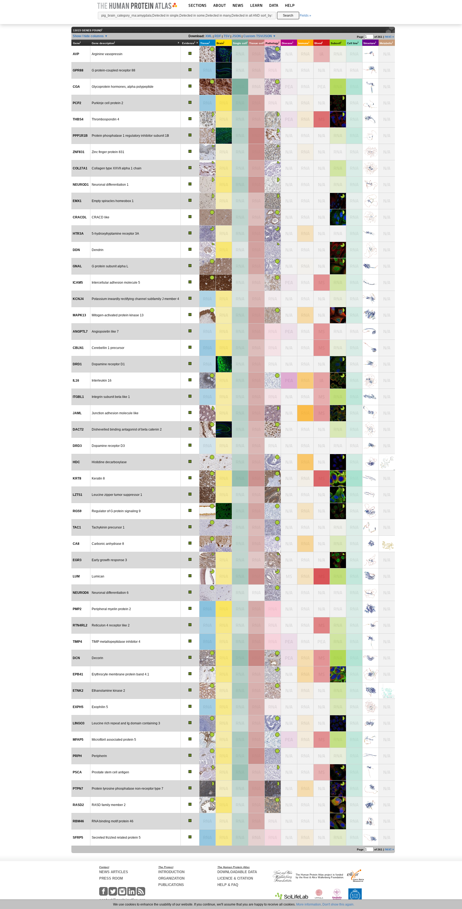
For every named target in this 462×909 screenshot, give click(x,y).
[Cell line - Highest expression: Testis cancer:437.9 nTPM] (354, 87)
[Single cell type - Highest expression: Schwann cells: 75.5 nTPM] (240, 332)
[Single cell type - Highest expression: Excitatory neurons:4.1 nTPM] (240, 299)
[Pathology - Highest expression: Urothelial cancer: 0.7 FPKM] (273, 364)
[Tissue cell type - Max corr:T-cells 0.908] (256, 152)
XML (208, 36)
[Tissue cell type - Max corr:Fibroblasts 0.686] (256, 217)
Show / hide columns (88, 36)
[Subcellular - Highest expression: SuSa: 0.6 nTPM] (338, 234)
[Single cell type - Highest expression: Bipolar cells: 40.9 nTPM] (240, 723)
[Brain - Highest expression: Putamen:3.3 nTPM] (224, 789)
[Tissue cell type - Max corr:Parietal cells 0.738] (256, 544)
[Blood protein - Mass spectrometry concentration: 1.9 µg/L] (322, 658)
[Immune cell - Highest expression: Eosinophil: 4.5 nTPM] (305, 119)
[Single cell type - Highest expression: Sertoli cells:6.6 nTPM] (240, 805)
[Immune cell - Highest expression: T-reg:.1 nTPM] (305, 152)
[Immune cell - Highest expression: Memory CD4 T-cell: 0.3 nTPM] (305, 446)
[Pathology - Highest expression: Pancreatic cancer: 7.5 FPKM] (273, 397)
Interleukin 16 (101, 380)
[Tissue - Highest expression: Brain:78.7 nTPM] (207, 609)
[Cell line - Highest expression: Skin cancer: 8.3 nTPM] (354, 544)
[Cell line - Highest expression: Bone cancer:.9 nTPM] (354, 364)
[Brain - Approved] (224, 70)
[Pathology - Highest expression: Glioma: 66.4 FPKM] (273, 642)
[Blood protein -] (322, 87)
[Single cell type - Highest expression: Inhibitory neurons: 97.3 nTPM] (240, 527)
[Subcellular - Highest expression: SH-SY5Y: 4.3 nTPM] (338, 185)
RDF (217, 36)
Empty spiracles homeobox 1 (113, 201)
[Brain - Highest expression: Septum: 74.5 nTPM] (224, 495)
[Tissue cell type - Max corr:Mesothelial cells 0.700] (256, 201)
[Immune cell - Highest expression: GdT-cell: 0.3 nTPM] (305, 495)
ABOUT (219, 5)
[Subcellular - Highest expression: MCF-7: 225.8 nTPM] (338, 740)
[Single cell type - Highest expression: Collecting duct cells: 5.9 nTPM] (240, 250)
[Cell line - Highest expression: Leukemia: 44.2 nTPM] (354, 462)
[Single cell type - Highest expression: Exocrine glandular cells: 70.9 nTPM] (240, 234)
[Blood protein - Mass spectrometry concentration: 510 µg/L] (322, 119)
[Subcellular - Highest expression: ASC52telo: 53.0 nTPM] (338, 642)
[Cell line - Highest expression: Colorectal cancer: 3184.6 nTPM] (354, 478)
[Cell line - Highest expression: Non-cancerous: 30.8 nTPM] (354, 119)
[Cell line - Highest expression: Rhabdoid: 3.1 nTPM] (354, 299)
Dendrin (97, 250)
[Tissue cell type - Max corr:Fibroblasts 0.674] (256, 70)
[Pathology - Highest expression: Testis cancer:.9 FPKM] (273, 821)
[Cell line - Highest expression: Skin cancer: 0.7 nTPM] (354, 332)
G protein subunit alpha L (110, 266)
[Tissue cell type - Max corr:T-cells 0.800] (256, 380)
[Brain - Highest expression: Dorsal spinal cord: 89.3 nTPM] (224, 119)
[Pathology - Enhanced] (273, 54)
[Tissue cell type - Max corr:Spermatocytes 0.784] (256, 821)
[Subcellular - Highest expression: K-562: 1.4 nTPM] (338, 527)
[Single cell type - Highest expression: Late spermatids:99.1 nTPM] (240, 348)
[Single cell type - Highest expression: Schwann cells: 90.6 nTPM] (240, 609)
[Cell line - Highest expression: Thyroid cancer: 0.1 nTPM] (354, 446)
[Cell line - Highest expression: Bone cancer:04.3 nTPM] (354, 674)
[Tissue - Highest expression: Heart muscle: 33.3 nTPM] (207, 299)
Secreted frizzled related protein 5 (116, 837)
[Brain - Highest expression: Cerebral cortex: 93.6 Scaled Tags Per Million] (224, 560)
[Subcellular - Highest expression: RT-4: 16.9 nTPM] (338, 707)
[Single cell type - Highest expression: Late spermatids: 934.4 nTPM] (240, 756)
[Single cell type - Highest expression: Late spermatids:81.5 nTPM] (240, 315)
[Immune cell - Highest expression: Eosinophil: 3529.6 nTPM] (305, 413)
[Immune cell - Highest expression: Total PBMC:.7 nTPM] (305, 103)
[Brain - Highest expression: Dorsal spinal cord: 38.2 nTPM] (224, 772)
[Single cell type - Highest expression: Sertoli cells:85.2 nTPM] (240, 119)
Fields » (305, 15)
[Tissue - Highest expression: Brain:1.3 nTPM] (207, 364)
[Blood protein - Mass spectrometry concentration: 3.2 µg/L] (322, 740)
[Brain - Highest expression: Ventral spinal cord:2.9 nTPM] (224, 821)
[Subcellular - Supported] (338, 201)
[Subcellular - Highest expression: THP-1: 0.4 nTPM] (338, 70)
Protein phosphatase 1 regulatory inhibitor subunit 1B (130, 136)
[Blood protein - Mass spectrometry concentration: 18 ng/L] (322, 772)
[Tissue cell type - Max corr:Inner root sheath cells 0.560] (256, 87)
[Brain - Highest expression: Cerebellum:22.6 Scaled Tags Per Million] (224, 380)
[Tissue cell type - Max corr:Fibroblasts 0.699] (256, 527)
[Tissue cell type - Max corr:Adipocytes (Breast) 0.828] (256, 642)
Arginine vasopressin (107, 54)
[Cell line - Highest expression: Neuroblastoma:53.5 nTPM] (354, 756)
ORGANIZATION (171, 878)
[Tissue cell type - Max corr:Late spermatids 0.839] (256, 103)
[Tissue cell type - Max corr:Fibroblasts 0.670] (256, 283)
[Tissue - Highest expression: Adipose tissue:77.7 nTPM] (207, 642)
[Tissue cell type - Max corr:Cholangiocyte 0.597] (256, 838)
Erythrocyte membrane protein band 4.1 (120, 674)
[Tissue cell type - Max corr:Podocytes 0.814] (256, 250)
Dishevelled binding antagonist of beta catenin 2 (127, 429)
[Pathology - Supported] (273, 234)
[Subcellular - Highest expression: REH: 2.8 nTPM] (338, 299)
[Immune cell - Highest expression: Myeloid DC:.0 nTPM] (305, 625)
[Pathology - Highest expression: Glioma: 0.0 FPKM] (273, 446)
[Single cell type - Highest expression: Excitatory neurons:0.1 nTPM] (240, 593)
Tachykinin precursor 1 (108, 527)
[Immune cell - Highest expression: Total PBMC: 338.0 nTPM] (305, 380)
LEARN (256, 5)
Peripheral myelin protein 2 (111, 609)
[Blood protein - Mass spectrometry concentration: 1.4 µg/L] (322, 413)
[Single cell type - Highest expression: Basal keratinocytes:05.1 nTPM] (240, 707)
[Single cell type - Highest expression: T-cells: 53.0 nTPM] (240, 152)
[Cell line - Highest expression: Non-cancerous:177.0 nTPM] (354, 658)
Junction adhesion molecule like (115, 413)
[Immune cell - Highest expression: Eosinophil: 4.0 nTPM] (305, 723)
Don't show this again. (338, 904)
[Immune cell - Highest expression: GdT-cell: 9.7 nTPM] (305, 511)
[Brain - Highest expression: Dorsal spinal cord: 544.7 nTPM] (224, 658)
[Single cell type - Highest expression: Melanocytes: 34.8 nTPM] (240, 495)
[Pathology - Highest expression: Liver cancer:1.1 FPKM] (273, 625)
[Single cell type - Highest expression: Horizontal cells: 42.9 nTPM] (240, 364)
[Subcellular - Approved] (338, 103)
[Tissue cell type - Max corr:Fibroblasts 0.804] (256, 511)
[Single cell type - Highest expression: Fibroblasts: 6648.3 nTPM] (240, 658)
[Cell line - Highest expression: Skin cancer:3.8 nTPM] (354, 560)
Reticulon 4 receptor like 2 (111, 625)
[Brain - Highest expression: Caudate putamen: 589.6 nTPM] (224, 805)
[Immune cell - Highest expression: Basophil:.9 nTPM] (305, 740)
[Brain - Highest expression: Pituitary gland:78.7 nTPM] (224, 478)
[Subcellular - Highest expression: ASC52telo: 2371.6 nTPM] (338, 658)
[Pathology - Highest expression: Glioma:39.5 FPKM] (273, 609)
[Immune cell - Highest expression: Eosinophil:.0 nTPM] (305, 136)
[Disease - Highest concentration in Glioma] (289, 332)
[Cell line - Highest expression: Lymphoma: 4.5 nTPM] (354, 511)
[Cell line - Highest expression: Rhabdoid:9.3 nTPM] (354, 283)
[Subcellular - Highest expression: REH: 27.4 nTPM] (338, 625)
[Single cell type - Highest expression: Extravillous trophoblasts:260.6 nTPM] (240, 740)
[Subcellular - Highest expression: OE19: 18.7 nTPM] (338, 429)
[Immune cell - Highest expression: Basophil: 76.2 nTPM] (305, 544)
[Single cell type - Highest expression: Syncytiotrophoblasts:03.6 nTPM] (240, 429)
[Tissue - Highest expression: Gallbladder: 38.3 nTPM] (207, 397)
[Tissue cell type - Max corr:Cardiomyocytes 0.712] (256, 299)
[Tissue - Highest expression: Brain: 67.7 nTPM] (207, 707)
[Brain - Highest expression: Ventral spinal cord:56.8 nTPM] (224, 756)
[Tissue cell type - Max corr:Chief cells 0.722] (256, 429)
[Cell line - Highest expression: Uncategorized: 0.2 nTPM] (354, 70)
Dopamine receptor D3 (108, 446)
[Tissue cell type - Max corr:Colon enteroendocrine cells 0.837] (256, 234)
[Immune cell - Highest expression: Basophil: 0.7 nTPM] (305, 87)
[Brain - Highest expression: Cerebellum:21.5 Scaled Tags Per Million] (224, 707)
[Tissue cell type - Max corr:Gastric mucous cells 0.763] (256, 707)
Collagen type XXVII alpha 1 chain (116, 168)
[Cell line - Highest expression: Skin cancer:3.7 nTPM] (354, 609)
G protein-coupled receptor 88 (113, 70)
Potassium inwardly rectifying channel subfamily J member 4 (135, 299)
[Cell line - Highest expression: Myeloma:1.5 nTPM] (354, 250)
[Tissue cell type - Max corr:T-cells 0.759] (256, 462)
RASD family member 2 (109, 805)
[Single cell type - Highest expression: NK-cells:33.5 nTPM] (240, 789)
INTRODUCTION (171, 872)
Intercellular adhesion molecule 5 (116, 282)
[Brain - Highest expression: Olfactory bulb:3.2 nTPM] (224, 234)
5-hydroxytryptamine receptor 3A (115, 233)
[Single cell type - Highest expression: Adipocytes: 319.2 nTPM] (240, 642)
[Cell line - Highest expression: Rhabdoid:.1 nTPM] (354, 152)
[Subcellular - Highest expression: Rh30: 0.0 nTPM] (338, 446)
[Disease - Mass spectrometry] (289, 576)
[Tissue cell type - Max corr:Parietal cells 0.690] (256, 772)
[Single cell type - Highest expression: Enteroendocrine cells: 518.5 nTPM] (240, 185)
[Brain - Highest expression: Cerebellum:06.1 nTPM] (224, 642)
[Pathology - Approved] (273, 119)
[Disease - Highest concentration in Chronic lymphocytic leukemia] (289, 380)
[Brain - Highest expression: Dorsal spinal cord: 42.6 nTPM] (224, 740)
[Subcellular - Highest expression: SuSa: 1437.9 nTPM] (338, 87)
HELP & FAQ (227, 885)
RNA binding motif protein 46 (112, 821)
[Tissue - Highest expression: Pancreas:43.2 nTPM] (207, 838)
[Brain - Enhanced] (224, 87)
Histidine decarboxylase (109, 462)
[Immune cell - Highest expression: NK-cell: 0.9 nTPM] (305, 707)
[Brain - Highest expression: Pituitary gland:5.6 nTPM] (224, 691)
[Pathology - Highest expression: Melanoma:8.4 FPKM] (273, 332)
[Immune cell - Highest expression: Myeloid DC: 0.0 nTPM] (305, 70)
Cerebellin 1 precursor (108, 348)
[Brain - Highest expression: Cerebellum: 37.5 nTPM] (224, 315)
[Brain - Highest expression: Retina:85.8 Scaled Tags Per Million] (224, 838)
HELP (290, 5)
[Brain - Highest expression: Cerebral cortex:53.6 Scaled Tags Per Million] (224, 625)
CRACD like (100, 217)
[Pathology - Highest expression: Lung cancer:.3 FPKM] (273, 707)
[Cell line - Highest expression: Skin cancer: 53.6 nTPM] (354, 495)
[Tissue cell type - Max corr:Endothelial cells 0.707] (256, 495)
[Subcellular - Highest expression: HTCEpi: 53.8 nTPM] (338, 691)
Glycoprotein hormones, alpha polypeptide (122, 87)
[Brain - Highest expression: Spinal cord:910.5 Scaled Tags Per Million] (224, 609)
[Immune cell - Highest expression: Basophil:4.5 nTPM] (305, 658)
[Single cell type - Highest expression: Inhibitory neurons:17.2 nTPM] (240, 266)
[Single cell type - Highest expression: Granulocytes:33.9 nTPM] (240, 462)
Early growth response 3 (109, 560)
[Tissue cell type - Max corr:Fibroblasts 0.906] (256, 576)
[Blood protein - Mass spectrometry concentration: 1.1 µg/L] (322, 332)
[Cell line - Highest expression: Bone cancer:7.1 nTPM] (354, 429)
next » (389, 37)
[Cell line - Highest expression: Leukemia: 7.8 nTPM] (354, 723)
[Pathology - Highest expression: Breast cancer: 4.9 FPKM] (273, 103)
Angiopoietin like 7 (105, 331)
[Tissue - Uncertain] (207, 152)
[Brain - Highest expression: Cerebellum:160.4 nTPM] (224, 103)
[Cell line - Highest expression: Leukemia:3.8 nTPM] (354, 54)
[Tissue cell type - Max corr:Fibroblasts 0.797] (256, 266)
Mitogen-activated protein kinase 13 (118, 315)
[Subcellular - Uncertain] (338, 560)
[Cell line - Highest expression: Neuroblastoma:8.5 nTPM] (354, 185)
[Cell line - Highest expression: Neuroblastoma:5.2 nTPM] (354, 234)
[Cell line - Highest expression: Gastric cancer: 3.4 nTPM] (354, 201)
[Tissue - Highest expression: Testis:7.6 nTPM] (207, 821)
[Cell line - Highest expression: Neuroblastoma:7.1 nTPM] (354, 348)
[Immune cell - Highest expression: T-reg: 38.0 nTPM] (305, 315)
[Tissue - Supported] (207, 234)
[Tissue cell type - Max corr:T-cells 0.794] (256, 413)
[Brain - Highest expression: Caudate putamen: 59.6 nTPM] (224, 723)
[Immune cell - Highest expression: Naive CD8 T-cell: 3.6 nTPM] (305, 838)
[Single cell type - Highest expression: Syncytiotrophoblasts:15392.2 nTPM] (240, 87)
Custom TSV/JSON (257, 36)
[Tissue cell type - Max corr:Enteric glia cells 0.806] (256, 332)
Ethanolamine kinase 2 (108, 691)
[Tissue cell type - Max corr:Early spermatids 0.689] (256, 348)
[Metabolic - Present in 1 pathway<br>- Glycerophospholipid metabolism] (387, 691)
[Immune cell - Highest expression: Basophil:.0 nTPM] (305, 185)
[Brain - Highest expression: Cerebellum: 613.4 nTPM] (224, 348)
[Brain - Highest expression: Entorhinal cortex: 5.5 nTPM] (224, 152)
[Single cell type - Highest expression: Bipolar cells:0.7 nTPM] (240, 625)
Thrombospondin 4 (105, 119)
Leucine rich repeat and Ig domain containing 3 (126, 723)
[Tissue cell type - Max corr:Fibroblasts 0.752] (256, 397)
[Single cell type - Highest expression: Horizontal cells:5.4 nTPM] (240, 70)
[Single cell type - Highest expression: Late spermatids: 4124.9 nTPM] (240, 103)
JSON (236, 36)
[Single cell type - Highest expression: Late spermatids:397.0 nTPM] (240, 691)
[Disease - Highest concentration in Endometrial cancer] (289, 87)
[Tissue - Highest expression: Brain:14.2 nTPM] (207, 348)
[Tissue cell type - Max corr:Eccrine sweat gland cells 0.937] (256, 136)
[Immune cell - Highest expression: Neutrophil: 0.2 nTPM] (305, 168)
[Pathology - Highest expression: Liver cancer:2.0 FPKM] (273, 70)
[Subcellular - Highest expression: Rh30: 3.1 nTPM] (338, 756)
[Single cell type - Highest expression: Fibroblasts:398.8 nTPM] (240, 576)
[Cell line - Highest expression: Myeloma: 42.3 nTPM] (354, 380)
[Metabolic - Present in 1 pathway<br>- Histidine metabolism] (387, 462)
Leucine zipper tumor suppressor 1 (117, 495)
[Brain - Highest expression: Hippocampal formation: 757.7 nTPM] (224, 250)
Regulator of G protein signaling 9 (116, 511)
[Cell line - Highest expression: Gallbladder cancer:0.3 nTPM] (354, 217)
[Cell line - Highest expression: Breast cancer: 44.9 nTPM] (354, 691)
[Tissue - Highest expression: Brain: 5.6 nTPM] (207, 446)
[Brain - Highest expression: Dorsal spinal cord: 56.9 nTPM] (224, 397)
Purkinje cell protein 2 (107, 103)
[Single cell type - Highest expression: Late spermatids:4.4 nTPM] (240, 446)
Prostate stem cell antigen (110, 772)
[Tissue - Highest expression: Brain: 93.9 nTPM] (207, 70)
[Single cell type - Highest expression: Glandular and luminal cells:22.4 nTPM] (240, 560)
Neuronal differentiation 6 (110, 593)
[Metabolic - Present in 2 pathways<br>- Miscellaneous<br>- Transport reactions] (387, 544)
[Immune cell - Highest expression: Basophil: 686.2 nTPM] (305, 462)
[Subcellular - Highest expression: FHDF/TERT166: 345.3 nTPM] (338, 397)
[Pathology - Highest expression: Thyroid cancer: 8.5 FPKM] (273, 348)
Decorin (97, 658)
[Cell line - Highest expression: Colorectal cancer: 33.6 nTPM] (354, 315)
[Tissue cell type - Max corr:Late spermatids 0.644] (256, 560)
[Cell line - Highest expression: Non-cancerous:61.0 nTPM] (354, 740)
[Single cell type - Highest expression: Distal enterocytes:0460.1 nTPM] (240, 478)
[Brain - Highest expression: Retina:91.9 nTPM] (224, 674)
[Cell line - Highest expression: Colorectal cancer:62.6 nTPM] (354, 136)
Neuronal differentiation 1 (110, 185)
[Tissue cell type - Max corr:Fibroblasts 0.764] (256, 364)
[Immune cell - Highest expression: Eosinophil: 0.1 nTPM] (305, 217)
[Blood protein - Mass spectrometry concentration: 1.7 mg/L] (322, 478)
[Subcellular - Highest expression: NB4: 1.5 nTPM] (338, 54)
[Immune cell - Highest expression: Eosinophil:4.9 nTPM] (305, 789)
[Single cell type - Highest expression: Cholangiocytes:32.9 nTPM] (240, 838)
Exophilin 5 (100, 707)
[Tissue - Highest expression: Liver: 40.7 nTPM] (207, 625)
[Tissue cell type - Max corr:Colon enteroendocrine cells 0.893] (256, 756)
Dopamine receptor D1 (108, 364)
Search (288, 15)
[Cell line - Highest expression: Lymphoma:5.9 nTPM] (354, 413)
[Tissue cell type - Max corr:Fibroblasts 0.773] (256, 119)
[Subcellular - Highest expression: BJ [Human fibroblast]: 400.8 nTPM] (338, 576)
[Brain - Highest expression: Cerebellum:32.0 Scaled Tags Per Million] (224, 168)
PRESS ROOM (111, 878)
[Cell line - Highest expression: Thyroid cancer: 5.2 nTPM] (354, 805)
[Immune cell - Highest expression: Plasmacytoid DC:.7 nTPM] (305, 478)
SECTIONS (197, 5)
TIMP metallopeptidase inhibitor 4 (116, 642)
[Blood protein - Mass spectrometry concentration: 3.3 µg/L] (322, 283)
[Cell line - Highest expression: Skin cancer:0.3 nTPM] (354, 527)
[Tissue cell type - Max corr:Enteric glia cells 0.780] (256, 168)
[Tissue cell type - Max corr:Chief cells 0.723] (256, 674)
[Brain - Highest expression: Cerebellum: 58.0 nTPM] (224, 413)
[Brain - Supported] (224, 54)
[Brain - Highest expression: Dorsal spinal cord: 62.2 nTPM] (224, 332)
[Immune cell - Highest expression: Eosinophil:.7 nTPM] (305, 54)
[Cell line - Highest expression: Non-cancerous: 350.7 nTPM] (354, 397)
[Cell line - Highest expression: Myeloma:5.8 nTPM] (354, 625)
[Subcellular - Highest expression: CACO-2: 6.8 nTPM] (338, 838)
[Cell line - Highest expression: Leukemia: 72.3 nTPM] (354, 789)
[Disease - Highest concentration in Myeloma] (289, 119)
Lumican (98, 576)
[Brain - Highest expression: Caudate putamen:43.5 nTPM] (224, 299)
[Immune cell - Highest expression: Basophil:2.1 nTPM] (305, 576)
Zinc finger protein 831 (108, 152)
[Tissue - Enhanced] (207, 54)
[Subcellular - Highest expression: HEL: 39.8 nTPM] (338, 283)
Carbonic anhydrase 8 (108, 544)
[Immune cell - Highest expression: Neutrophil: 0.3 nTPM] (305, 560)
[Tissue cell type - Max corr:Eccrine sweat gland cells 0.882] (256, 478)
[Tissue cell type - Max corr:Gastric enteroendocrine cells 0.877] (256, 185)
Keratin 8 (98, 478)
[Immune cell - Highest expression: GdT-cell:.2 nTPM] (305, 691)
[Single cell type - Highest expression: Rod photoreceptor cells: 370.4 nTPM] (240, 674)
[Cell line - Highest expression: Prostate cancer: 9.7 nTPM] (354, 838)
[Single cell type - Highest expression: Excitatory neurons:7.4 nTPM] (240, 283)
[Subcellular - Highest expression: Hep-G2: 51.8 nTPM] (338, 168)
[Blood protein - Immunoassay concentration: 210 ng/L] (322, 380)
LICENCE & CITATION (235, 878)
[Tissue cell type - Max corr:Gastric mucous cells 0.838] (256, 315)
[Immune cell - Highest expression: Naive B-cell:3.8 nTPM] (305, 234)
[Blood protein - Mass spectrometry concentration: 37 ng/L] (322, 397)
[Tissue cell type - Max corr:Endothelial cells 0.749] (256, 691)
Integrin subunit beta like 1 (111, 397)
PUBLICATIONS (171, 885)
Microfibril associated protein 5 (114, 739)
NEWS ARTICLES (113, 872)
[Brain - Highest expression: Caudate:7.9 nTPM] (224, 446)
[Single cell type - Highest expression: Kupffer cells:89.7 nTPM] (240, 380)
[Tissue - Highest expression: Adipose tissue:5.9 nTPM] (207, 332)
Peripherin (99, 756)
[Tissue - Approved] (207, 119)
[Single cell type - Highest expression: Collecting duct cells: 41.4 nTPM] (240, 201)
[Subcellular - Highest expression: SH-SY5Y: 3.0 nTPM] (338, 348)
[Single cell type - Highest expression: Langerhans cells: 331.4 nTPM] (240, 413)
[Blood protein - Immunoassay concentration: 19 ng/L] (322, 54)
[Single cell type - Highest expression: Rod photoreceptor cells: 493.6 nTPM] (240, 511)
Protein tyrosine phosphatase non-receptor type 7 (127, 788)
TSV (227, 36)
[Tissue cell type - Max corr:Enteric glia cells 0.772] (256, 609)
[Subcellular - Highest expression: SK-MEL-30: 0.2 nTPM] (338, 609)
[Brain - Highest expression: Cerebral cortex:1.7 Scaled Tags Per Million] (224, 201)
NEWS (238, 5)
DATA (273, 5)
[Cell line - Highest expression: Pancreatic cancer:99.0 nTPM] (354, 772)
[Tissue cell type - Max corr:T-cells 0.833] (256, 789)
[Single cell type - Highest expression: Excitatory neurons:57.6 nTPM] (240, 217)
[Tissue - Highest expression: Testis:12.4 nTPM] (207, 103)
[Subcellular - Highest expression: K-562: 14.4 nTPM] (338, 544)
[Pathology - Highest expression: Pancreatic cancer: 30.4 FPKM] (273, 838)
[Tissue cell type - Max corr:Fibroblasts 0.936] (256, 658)
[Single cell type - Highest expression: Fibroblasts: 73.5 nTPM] (240, 397)
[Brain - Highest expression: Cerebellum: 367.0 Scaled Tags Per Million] (224, 185)
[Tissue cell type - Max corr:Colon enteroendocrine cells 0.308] (256, 593)
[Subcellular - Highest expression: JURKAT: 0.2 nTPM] (338, 152)
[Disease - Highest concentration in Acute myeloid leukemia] (289, 283)
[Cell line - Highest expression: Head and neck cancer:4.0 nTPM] (354, 168)
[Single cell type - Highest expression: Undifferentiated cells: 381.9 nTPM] (240, 136)
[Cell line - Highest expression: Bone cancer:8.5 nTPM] (354, 593)
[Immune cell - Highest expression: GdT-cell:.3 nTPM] (305, 266)
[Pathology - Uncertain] (273, 152)
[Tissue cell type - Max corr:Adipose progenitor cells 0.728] (256, 625)
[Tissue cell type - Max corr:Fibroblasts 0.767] (256, 805)
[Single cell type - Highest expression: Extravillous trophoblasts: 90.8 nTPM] (240, 168)
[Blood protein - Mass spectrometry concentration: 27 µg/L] (322, 625)
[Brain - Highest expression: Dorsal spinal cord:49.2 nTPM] (224, 576)
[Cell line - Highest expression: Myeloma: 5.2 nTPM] (354, 821)
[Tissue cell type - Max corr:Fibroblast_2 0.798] (256, 740)
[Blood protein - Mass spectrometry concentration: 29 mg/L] (322, 576)
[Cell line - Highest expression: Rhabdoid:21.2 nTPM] (354, 576)
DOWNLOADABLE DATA (237, 872)
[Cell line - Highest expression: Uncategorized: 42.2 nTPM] (354, 642)
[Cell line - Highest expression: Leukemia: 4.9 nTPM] (354, 103)
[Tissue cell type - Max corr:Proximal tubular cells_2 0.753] (256, 54)
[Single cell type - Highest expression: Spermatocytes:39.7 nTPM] (240, 821)
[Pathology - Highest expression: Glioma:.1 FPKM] (273, 299)
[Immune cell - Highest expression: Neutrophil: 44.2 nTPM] (305, 674)
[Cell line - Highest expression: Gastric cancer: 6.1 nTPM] (354, 707)
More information (308, 904)
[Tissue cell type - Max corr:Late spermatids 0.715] (256, 446)
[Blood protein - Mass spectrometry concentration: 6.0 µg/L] (322, 348)
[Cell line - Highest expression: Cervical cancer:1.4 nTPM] (354, 266)
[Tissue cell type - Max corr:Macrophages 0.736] (256, 723)
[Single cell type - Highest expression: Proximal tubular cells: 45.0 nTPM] (240, 54)
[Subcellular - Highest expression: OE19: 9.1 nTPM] (338, 136)
